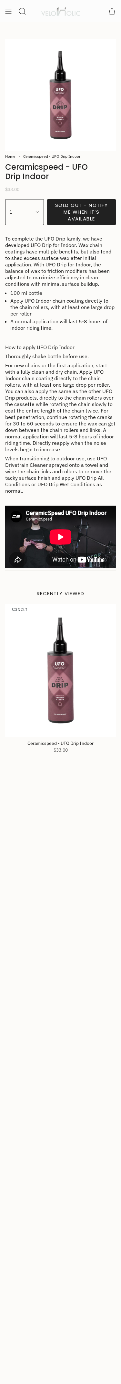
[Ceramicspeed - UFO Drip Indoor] (60, 670)
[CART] (112, 11)
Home (10, 156)
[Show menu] (8, 11)
